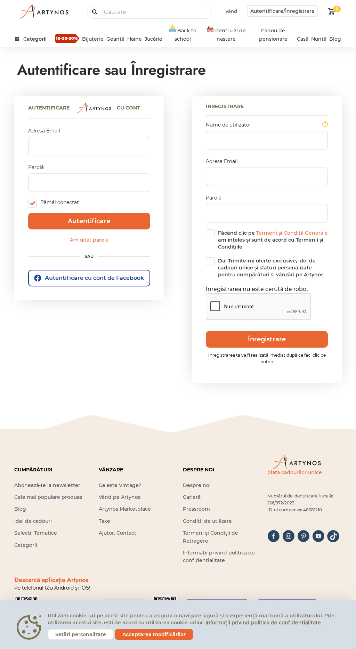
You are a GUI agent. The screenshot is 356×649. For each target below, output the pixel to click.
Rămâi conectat (59, 202)
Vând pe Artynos (119, 497)
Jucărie (153, 39)
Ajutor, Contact (117, 533)
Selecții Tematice (35, 533)
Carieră (192, 497)
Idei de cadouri (33, 521)
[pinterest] (303, 536)
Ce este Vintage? (120, 485)
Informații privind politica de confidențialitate (263, 622)
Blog (335, 39)
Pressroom (196, 509)
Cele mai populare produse (48, 497)
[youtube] (318, 536)
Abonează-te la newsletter (47, 485)
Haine (134, 39)
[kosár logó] (331, 11)
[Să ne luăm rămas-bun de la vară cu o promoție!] (67, 38)
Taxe (104, 521)
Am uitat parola (89, 240)
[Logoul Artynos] (43, 11)
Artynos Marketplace (125, 509)
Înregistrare (267, 339)
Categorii (25, 545)
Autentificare (89, 221)
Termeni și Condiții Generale (292, 233)
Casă (302, 39)
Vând (231, 11)
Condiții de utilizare (207, 521)
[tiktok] (333, 536)
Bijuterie (93, 39)
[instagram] (288, 536)
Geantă (115, 39)
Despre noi (197, 485)
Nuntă (318, 39)
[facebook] (273, 536)
